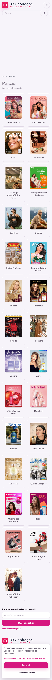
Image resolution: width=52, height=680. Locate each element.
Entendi (26, 665)
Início (4, 76)
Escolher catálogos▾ (11, 629)
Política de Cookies (36, 658)
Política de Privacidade (14, 658)
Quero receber (26, 623)
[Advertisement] (26, 44)
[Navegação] (46, 5)
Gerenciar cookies (26, 672)
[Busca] (44, 13)
